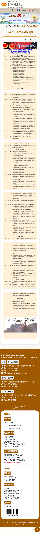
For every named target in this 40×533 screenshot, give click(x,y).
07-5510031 (12, 398)
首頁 (10, 26)
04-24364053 (13, 368)
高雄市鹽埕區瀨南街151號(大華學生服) (22, 395)
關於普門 (17, 26)
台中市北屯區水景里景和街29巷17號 (21, 366)
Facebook (22, 10)
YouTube (34, 10)
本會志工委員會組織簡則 (30, 26)
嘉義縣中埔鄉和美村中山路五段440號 (21, 382)
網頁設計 (18, 524)
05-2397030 (12, 384)
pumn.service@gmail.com (17, 373)
